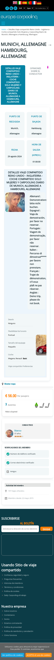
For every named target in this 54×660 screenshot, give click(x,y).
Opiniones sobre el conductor (35, 71)
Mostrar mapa (10, 384)
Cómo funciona (10, 635)
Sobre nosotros (10, 611)
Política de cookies (11, 591)
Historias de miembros (13, 583)
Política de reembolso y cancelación (18, 631)
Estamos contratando (13, 623)
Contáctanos (9, 615)
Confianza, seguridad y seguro (16, 575)
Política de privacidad (13, 627)
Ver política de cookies (12, 655)
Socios (6, 619)
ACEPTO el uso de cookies (38, 655)
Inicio (4, 29)
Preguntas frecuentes (13, 579)
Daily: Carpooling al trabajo (15, 595)
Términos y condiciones (13, 587)
